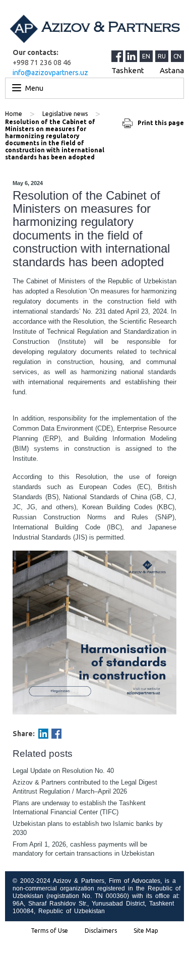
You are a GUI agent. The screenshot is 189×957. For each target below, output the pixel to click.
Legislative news (65, 113)
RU (162, 56)
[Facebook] (56, 734)
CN (177, 56)
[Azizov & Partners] (94, 28)
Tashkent (127, 70)
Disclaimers (101, 931)
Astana (172, 70)
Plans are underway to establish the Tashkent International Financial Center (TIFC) (79, 807)
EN (146, 56)
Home (13, 113)
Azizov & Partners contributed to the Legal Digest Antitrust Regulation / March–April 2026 (85, 787)
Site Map (146, 931)
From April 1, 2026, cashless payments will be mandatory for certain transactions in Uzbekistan (83, 849)
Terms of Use (49, 931)
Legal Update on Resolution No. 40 (63, 770)
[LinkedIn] (132, 56)
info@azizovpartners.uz (50, 73)
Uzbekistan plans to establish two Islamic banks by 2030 (88, 828)
